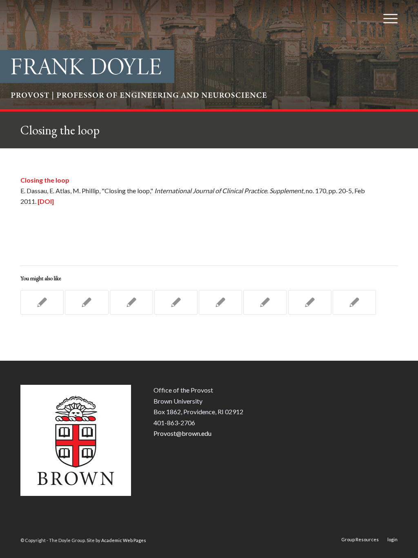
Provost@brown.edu (182, 433)
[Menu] (388, 18)
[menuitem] (388, 18)
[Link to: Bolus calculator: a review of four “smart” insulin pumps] (176, 302)
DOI (46, 201)
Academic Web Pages (123, 540)
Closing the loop (60, 130)
